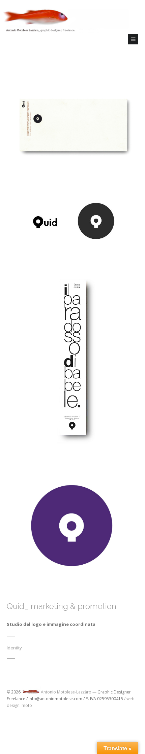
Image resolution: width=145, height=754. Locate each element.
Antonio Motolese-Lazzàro (66, 692)
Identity (14, 648)
